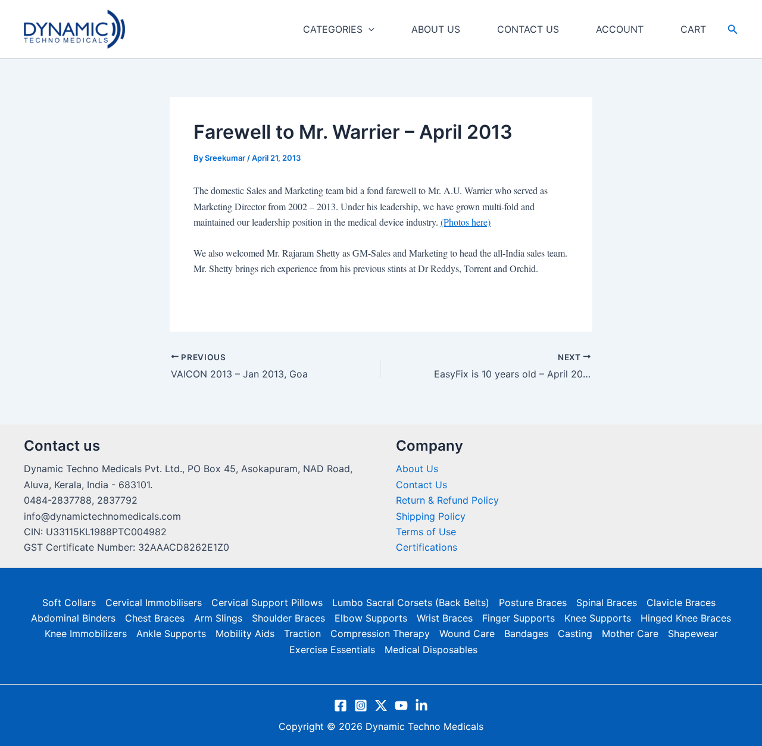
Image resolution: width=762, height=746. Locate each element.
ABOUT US (435, 29)
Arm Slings (218, 618)
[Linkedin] (421, 705)
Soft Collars (69, 602)
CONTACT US (528, 29)
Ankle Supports (171, 633)
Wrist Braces (445, 618)
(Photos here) (466, 222)
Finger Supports (518, 618)
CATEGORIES (333, 29)
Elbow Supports (371, 618)
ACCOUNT (620, 29)
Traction (302, 633)
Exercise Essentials (332, 650)
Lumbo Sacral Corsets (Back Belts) (410, 602)
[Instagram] (360, 705)
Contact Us (421, 485)
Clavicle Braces (681, 602)
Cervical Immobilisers (153, 602)
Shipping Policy (431, 516)
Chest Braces (155, 618)
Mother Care (630, 633)
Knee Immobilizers (86, 633)
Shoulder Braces (288, 618)
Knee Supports (597, 618)
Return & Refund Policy (447, 500)
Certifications (426, 547)
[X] (381, 705)
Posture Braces (533, 602)
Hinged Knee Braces (686, 618)
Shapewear (693, 633)
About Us (417, 469)
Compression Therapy (380, 633)
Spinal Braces (606, 602)
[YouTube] (401, 705)
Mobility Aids (245, 633)
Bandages (526, 633)
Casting (575, 633)
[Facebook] (340, 705)
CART (693, 29)
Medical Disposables (431, 650)
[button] (368, 29)
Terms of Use (426, 532)
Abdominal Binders (73, 618)
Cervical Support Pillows (267, 602)
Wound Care (467, 633)
